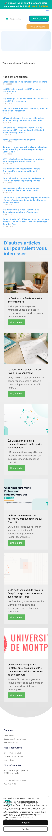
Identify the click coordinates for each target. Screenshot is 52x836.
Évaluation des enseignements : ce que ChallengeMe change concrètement (21, 169)
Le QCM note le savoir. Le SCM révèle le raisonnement (22, 90)
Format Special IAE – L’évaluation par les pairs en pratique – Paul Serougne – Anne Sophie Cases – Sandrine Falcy (26, 221)
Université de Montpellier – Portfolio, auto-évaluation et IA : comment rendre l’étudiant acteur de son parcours (23, 130)
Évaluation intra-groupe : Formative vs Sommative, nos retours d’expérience (21, 210)
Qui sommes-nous (12, 753)
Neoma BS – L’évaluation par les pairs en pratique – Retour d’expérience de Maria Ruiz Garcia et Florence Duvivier (26, 200)
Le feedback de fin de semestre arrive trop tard (25, 81)
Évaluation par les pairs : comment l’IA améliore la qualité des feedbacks (25, 99)
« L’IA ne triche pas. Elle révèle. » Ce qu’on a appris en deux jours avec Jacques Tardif (24, 119)
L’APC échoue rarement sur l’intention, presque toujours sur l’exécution (25, 109)
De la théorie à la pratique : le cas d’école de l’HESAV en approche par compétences (23, 179)
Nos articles (9, 760)
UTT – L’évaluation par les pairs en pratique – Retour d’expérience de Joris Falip (24, 160)
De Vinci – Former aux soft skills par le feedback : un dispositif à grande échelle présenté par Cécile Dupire (26, 149)
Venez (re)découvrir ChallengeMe (19, 139)
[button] (47, 11)
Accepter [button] (25, 822)
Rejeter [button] (25, 829)
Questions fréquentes (13, 756)
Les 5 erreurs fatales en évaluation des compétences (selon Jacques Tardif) (21, 189)
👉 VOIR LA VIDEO (38, 6)
